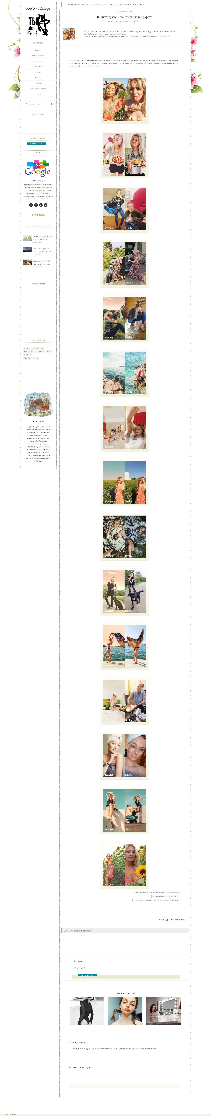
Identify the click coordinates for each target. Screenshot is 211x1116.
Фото (49, 352)
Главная (38, 50)
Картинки (82, 961)
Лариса (82, 968)
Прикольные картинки (99, 5)
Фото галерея (38, 61)
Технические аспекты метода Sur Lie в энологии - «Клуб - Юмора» (42, 238)
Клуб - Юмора (29, 352)
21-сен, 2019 (115, 22)
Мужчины (38, 83)
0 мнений (127, 22)
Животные (38, 66)
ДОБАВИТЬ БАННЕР (87, 975)
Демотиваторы (37, 348)
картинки (28, 355)
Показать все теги (31, 358)
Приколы (40, 352)
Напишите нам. (175, 900)
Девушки (38, 72)
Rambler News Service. (173, 892)
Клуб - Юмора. (38, 181)
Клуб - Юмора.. (83, 5)
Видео (38, 94)
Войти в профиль (38, 55)
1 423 (137, 22)
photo (26, 348)
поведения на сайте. (151, 900)
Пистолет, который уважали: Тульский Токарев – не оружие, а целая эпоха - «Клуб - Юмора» (43, 262)
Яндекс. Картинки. (174, 896)
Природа (38, 77)
